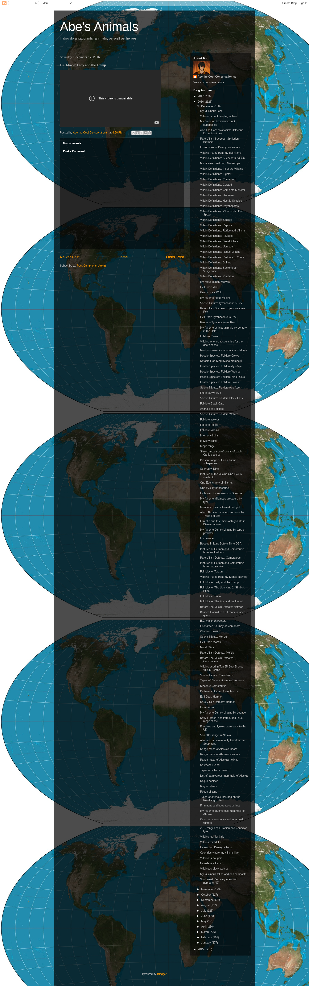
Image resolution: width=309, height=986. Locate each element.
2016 (201, 101)
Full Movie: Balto (210, 596)
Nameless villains (211, 863)
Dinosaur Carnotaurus (213, 685)
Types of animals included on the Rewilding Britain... (220, 798)
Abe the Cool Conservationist (217, 76)
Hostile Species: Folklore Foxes (219, 382)
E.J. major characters (213, 620)
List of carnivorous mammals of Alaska (224, 775)
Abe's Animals (99, 27)
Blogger (161, 973)
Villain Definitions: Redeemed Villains (223, 230)
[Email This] (133, 133)
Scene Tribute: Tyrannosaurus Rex (221, 303)
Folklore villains (209, 430)
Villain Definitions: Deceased (217, 195)
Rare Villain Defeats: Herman (217, 701)
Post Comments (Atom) (91, 265)
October (206, 894)
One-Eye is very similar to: (216, 482)
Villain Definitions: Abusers (216, 235)
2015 (201, 949)
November (207, 889)
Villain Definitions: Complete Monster (222, 190)
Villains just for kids (212, 836)
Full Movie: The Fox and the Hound (221, 601)
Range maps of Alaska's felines (219, 759)
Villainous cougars (211, 858)
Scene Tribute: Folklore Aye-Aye (220, 387)
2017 (201, 96)
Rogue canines (209, 780)
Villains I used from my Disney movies (223, 576)
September (208, 899)
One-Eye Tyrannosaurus (215, 487)
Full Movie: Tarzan (211, 571)
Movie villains (208, 440)
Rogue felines (208, 786)
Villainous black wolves (214, 868)
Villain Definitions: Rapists (216, 225)
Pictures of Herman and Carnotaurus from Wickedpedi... (222, 550)
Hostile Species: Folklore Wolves (220, 371)
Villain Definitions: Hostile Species (221, 200)
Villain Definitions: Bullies (215, 262)
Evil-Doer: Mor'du (210, 642)
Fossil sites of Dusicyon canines (220, 147)
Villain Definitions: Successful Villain (222, 158)
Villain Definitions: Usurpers (217, 246)
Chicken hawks (209, 631)
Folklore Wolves (210, 419)
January (206, 942)
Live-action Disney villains (216, 847)
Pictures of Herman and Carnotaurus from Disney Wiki (222, 564)
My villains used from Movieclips (220, 163)
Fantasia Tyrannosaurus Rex (217, 322)
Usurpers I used (209, 765)
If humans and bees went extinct (220, 805)
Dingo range (207, 446)
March (205, 931)
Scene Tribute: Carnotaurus (217, 675)
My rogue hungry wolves (215, 281)
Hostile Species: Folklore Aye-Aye (221, 366)
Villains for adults (210, 842)
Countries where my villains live (219, 852)
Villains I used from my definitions (221, 152)
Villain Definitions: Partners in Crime (222, 257)
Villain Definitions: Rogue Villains (220, 251)
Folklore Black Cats (212, 403)
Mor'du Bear (207, 647)
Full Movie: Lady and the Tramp (219, 582)
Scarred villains (209, 468)
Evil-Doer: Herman (211, 696)
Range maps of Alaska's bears (218, 749)
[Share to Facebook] (145, 133)
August (206, 905)
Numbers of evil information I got (220, 507)
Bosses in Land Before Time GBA (221, 543)
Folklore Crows (209, 336)
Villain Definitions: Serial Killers (219, 241)
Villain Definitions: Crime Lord (218, 179)
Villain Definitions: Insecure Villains (221, 168)
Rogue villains (208, 791)
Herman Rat (207, 707)
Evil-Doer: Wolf (209, 287)
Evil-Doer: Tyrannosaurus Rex (218, 317)
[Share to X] (141, 133)
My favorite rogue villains (215, 297)
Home (123, 257)
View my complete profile (208, 82)
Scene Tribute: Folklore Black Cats (221, 398)
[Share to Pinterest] (149, 133)
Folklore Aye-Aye (210, 392)
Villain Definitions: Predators (217, 276)
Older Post (175, 257)
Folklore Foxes (209, 424)
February (207, 937)
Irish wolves (207, 538)
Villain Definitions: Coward (216, 184)
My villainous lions (211, 110)
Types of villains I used (214, 770)
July (204, 910)
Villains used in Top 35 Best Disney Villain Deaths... (221, 668)
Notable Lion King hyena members (221, 360)
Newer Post (69, 257)
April (204, 926)
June (204, 915)
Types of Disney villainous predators (222, 680)
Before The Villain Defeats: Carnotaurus (216, 659)
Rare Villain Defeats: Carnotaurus (220, 557)
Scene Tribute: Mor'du (213, 636)
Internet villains (209, 435)
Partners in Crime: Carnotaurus (219, 691)
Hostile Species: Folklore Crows (219, 355)
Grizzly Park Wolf (211, 292)
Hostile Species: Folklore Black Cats (222, 376)
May (204, 921)
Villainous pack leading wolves (218, 116)
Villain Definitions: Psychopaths (219, 206)
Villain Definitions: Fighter (215, 174)
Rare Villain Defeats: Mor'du (217, 652)
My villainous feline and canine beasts (223, 874)
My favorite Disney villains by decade (223, 712)
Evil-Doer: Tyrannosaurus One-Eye (221, 493)
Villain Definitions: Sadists (216, 219)
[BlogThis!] (137, 133)
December (207, 106)
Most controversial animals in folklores (223, 350)
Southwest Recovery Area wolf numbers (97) (218, 881)
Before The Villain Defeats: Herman (221, 606)
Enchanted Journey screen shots (220, 626)
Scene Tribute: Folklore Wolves (219, 414)
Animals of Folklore (212, 408)
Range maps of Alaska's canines (220, 754)
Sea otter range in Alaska (215, 735)
